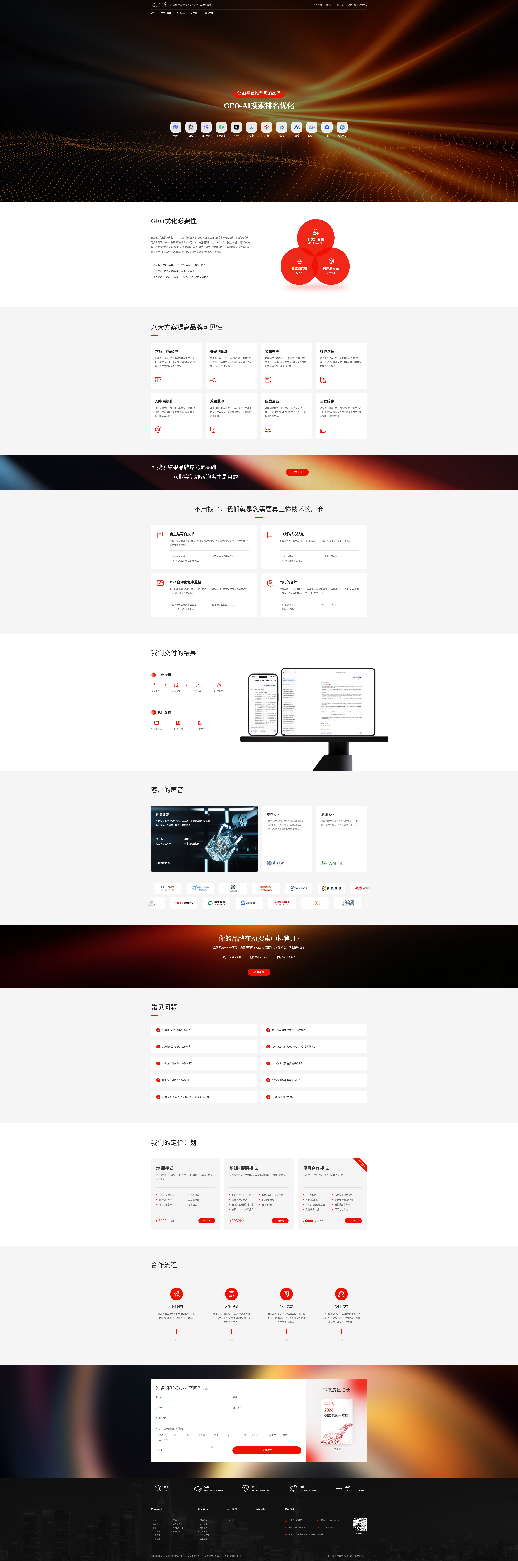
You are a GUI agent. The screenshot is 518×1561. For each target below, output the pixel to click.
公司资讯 (202, 1524)
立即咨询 (207, 1221)
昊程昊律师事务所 (344, 1556)
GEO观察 (202, 1520)
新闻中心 (180, 13)
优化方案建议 (288, 957)
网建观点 (202, 1528)
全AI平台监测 (234, 957)
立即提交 (267, 1450)
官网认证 (175, 1532)
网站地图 (359, 1556)
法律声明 (363, 5)
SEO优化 (155, 1524)
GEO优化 (318, 5)
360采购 (175, 1520)
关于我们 (194, 13)
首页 (153, 13)
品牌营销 (202, 1539)
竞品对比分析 (261, 957)
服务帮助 (329, 5)
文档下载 (352, 5)
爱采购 (154, 1528)
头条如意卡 (176, 1524)
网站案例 (209, 13)
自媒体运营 (203, 1535)
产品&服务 (166, 13)
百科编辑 (155, 1532)
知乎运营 (155, 1535)
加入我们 (341, 5)
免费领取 (336, 1449)
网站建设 (155, 1520)
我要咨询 (297, 472)
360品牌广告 (177, 1528)
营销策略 (202, 1532)
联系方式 (289, 1509)
